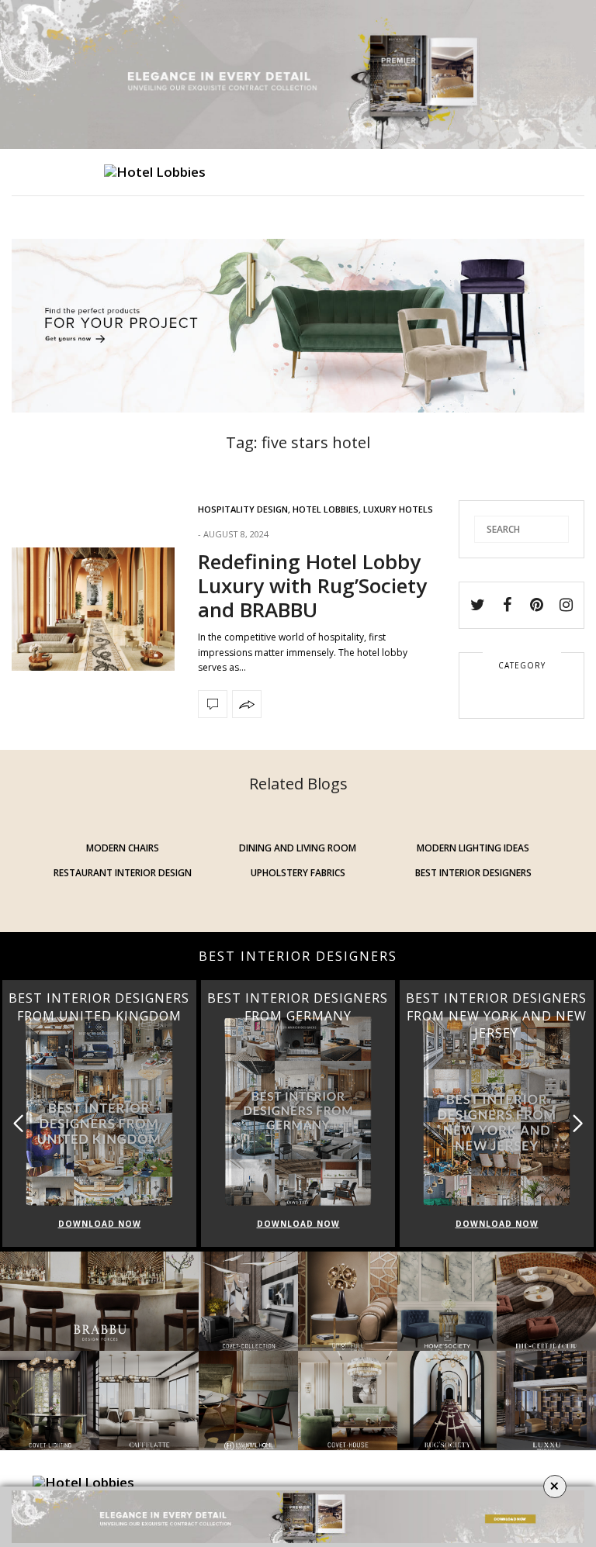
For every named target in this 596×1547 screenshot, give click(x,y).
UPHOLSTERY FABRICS (298, 872)
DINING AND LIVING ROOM (297, 848)
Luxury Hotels (398, 509)
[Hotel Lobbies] (155, 172)
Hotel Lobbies (326, 509)
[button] (577, 1124)
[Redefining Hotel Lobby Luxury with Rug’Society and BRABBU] (93, 609)
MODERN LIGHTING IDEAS (473, 848)
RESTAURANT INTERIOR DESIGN (123, 872)
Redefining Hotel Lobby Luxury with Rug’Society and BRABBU (312, 585)
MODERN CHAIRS (122, 848)
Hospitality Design (243, 509)
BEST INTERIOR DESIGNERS (473, 872)
